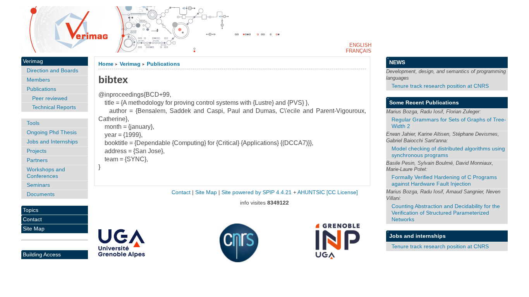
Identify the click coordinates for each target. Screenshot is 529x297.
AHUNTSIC (311, 192)
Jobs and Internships (52, 141)
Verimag (130, 64)
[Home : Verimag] (264, 29)
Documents (41, 194)
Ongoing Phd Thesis (52, 132)
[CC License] (342, 192)
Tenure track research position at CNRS (440, 86)
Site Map (34, 228)
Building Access (42, 254)
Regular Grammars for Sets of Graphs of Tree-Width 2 (449, 122)
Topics (30, 210)
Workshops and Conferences (46, 172)
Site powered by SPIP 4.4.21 (257, 192)
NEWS (397, 62)
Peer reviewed (49, 98)
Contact (32, 219)
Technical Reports (54, 107)
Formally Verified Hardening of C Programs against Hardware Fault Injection (444, 180)
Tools (33, 123)
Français (358, 51)
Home (105, 64)
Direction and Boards (52, 70)
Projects (36, 151)
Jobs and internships (417, 236)
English (360, 45)
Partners (37, 160)
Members (38, 80)
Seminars (38, 185)
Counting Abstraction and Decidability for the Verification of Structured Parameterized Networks (446, 212)
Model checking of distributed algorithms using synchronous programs (448, 151)
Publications (163, 64)
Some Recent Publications (424, 102)
